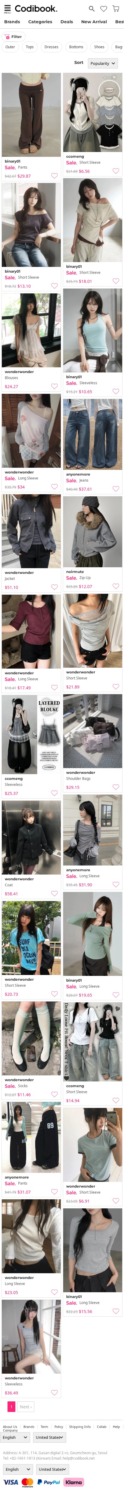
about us (10, 1427)
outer (10, 46)
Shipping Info (80, 1427)
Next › (26, 1407)
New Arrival (94, 21)
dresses (51, 46)
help (116, 1427)
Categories (40, 21)
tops (30, 46)
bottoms (76, 46)
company (10, 1430)
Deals (66, 21)
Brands (12, 21)
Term (44, 1427)
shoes (99, 46)
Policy (58, 1427)
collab (102, 1427)
